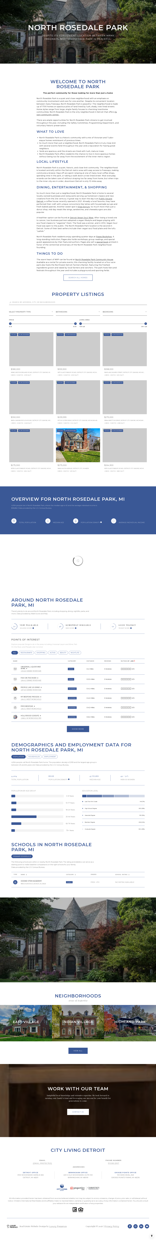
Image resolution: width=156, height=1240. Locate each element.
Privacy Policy (111, 1226)
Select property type (20, 312)
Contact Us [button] (78, 1112)
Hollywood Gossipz (30, 716)
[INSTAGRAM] (135, 1226)
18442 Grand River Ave (31, 680)
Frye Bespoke (27, 706)
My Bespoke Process (30, 697)
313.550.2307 (113, 1163)
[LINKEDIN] (141, 1226)
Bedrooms (108, 312)
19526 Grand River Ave (31, 671)
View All (78, 1051)
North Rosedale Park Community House (94, 260)
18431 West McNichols (31, 699)
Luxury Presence (58, 1226)
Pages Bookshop (104, 237)
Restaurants (27, 653)
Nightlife (76, 653)
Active (53, 653)
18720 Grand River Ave (31, 690)
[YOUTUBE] (147, 1226)
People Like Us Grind (30, 687)
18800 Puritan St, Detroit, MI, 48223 (33, 883)
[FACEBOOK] (130, 1226)
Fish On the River (28, 678)
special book (102, 242)
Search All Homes (78, 278)
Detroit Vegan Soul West (81, 218)
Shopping (42, 653)
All (15, 653)
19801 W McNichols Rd (31, 718)
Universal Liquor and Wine (31, 667)
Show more (78, 729)
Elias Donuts (84, 207)
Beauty (64, 653)
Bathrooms (61, 312)
